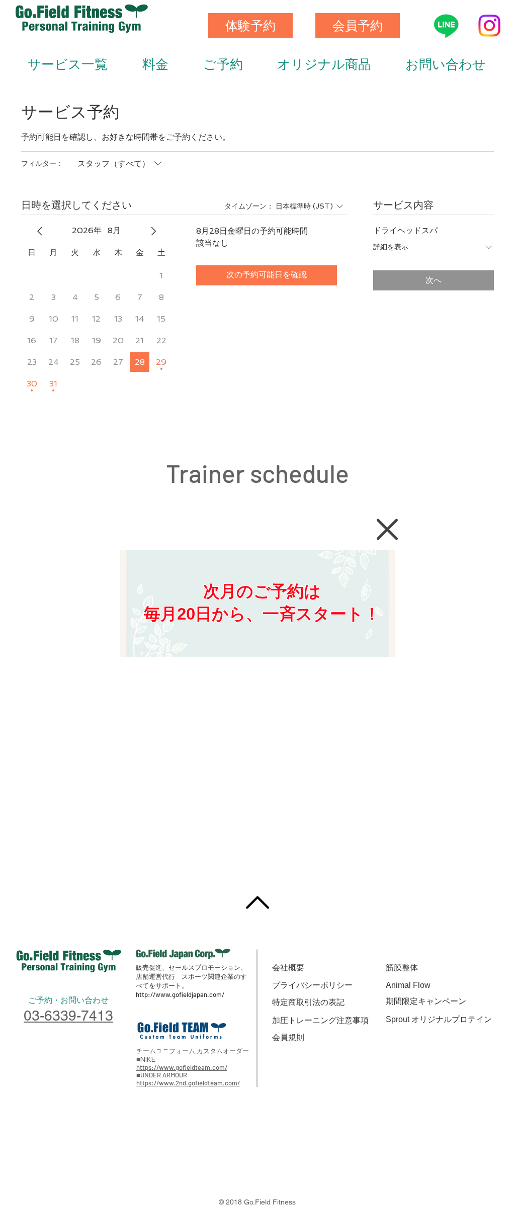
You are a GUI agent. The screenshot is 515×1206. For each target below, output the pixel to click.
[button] (387, 529)
